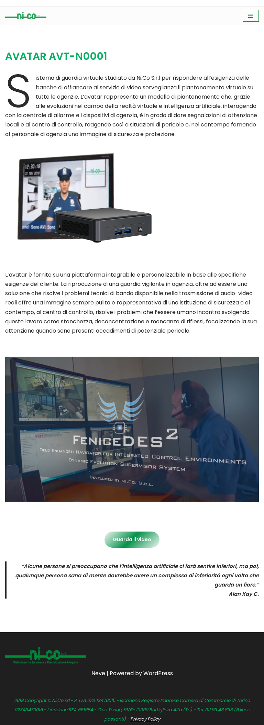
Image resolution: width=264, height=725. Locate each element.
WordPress (158, 673)
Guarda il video (132, 539)
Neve (98, 673)
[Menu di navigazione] (251, 16)
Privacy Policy (145, 719)
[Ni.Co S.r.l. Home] (25, 16)
